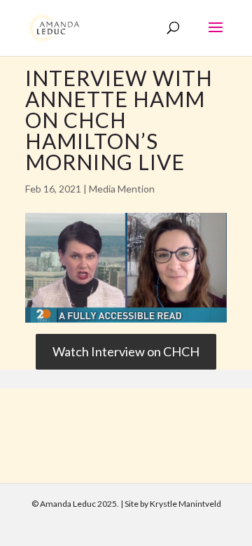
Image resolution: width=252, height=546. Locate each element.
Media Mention (122, 189)
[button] (215, 36)
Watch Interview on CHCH (126, 351)
